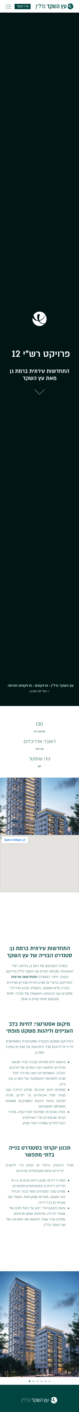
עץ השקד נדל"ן (62, 685)
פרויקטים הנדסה (20, 685)
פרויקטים (41, 685)
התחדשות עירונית (24, 976)
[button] (29, 1381)
